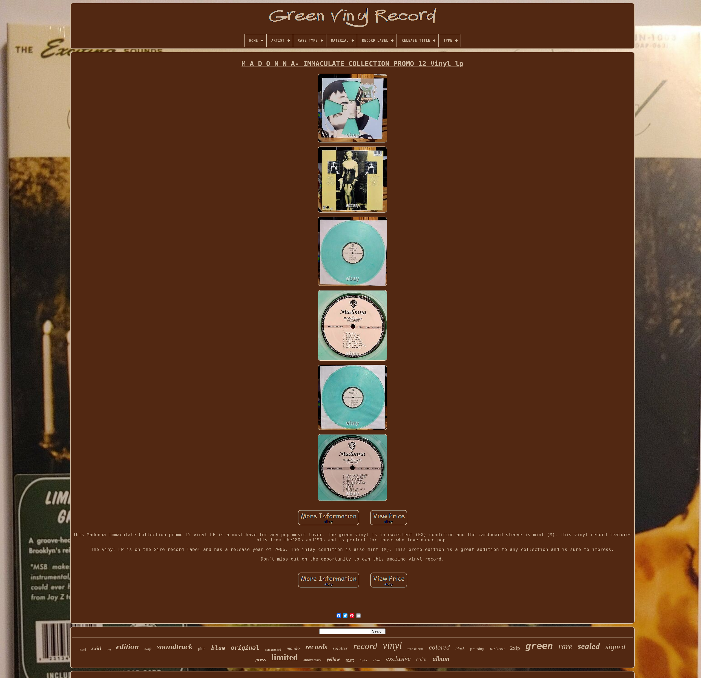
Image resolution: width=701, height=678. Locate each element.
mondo (293, 648)
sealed (589, 646)
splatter (340, 648)
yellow (333, 659)
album (441, 658)
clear (377, 660)
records (316, 647)
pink (202, 648)
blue (218, 648)
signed (615, 647)
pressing (477, 649)
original (245, 647)
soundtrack (175, 646)
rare (565, 646)
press (260, 659)
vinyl (392, 645)
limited (284, 657)
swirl (96, 648)
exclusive (398, 658)
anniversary (312, 660)
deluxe (497, 648)
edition (127, 646)
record (365, 646)
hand (83, 649)
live (109, 649)
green (539, 645)
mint (350, 660)
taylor (363, 660)
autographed (273, 649)
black (460, 648)
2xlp (515, 648)
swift (147, 649)
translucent (415, 649)
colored (439, 647)
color (421, 659)
